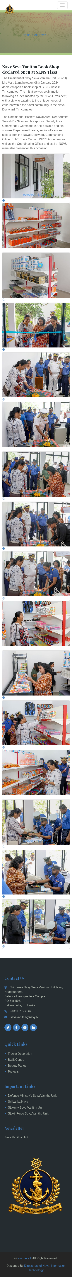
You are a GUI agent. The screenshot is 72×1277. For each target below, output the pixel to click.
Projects (13, 1071)
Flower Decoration (20, 1053)
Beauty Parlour (18, 1065)
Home (26, 35)
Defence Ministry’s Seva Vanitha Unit (32, 1095)
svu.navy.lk (24, 1258)
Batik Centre (16, 1059)
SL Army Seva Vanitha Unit (25, 1107)
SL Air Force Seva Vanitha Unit (28, 1113)
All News (40, 35)
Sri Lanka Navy (18, 1101)
